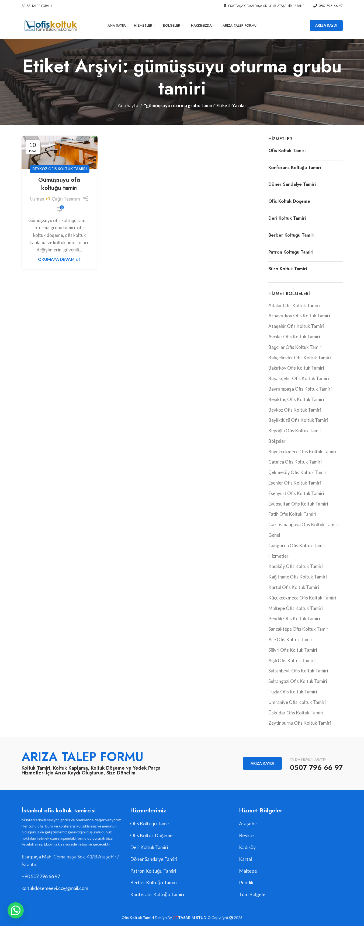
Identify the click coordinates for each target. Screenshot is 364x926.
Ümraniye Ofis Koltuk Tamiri (297, 702)
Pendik (246, 882)
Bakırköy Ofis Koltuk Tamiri (296, 368)
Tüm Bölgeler (253, 894)
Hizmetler (278, 556)
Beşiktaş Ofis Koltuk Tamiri (296, 399)
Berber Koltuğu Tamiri (291, 235)
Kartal (245, 859)
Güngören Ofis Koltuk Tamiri (297, 545)
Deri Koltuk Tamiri (287, 218)
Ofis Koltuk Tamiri (287, 150)
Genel (274, 535)
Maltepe (248, 871)
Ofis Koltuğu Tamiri (150, 823)
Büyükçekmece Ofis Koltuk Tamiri (302, 451)
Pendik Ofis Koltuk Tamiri (294, 618)
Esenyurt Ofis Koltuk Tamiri (296, 493)
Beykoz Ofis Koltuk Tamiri (59, 169)
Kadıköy (247, 847)
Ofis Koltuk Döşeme (289, 201)
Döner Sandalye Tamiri (292, 184)
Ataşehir (248, 823)
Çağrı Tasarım (66, 199)
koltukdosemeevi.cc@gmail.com (55, 888)
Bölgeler (277, 441)
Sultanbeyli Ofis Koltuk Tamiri (298, 671)
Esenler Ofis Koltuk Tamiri (294, 483)
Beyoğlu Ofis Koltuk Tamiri (295, 430)
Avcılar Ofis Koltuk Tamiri (294, 336)
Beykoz (246, 835)
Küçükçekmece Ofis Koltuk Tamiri (302, 598)
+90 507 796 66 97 (41, 876)
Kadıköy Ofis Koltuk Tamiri (295, 566)
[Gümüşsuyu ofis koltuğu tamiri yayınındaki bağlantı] (60, 152)
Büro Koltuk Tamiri (287, 268)
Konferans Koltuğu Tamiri (294, 167)
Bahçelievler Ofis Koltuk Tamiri (299, 357)
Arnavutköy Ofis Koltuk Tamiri (299, 315)
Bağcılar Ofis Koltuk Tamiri (295, 347)
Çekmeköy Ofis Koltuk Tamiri (298, 472)
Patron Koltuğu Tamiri (290, 252)
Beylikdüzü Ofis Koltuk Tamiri (298, 420)
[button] (16, 910)
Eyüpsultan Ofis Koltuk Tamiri (298, 504)
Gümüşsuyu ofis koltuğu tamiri (59, 183)
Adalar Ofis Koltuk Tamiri (294, 305)
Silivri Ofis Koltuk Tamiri (292, 650)
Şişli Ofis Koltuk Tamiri (291, 660)
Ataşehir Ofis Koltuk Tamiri (296, 326)
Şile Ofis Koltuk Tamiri (291, 639)
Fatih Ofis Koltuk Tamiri (292, 514)
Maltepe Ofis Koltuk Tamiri (295, 608)
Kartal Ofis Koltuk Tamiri (293, 587)
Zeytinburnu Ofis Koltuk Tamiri (299, 723)
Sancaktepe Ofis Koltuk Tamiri (299, 629)
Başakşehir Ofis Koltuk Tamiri (298, 378)
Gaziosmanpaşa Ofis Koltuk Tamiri (303, 524)
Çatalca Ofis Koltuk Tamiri (295, 462)
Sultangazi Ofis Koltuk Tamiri (297, 681)
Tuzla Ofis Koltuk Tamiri (292, 691)
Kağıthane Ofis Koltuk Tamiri (297, 577)
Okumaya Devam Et (59, 259)
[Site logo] (50, 25)
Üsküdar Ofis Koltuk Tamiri (295, 712)
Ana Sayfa (128, 105)
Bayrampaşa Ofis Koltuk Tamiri (300, 389)
